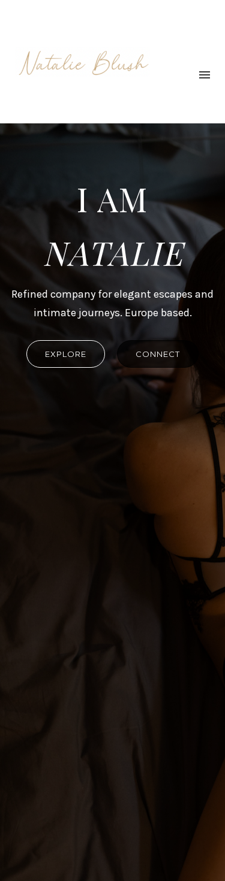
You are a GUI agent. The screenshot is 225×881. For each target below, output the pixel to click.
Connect (158, 354)
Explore (65, 354)
